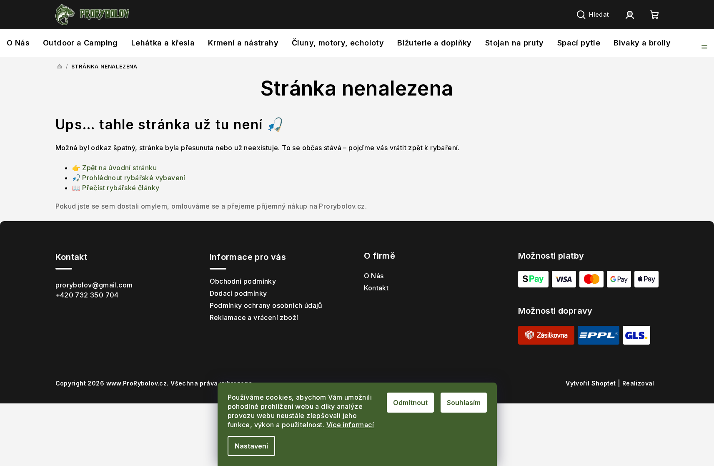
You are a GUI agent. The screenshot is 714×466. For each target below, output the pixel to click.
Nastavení (251, 446)
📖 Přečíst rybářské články (116, 188)
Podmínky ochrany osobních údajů (266, 305)
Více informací (350, 425)
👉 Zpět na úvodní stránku (114, 168)
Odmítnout (410, 402)
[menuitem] (18, 45)
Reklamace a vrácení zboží (254, 317)
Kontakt (376, 288)
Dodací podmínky (238, 293)
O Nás (374, 276)
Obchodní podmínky (243, 281)
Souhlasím (464, 402)
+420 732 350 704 (87, 295)
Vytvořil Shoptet (554, 383)
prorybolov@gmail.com (94, 285)
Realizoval (602, 383)
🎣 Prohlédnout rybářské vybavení (128, 178)
